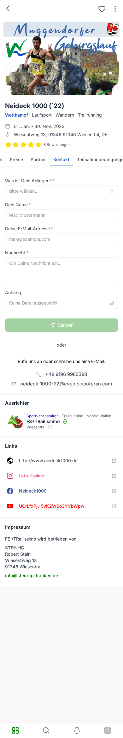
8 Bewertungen (57, 144)
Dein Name (16, 204)
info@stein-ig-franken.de (31, 575)
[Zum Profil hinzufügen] (102, 9)
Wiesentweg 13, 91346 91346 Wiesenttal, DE (60, 134)
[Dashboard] (15, 730)
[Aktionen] (115, 9)
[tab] (16, 159)
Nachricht (15, 252)
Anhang (13, 292)
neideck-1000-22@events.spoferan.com (66, 384)
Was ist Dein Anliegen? (28, 180)
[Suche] (46, 730)
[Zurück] (8, 8)
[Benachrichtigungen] (77, 730)
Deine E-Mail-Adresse (27, 228)
